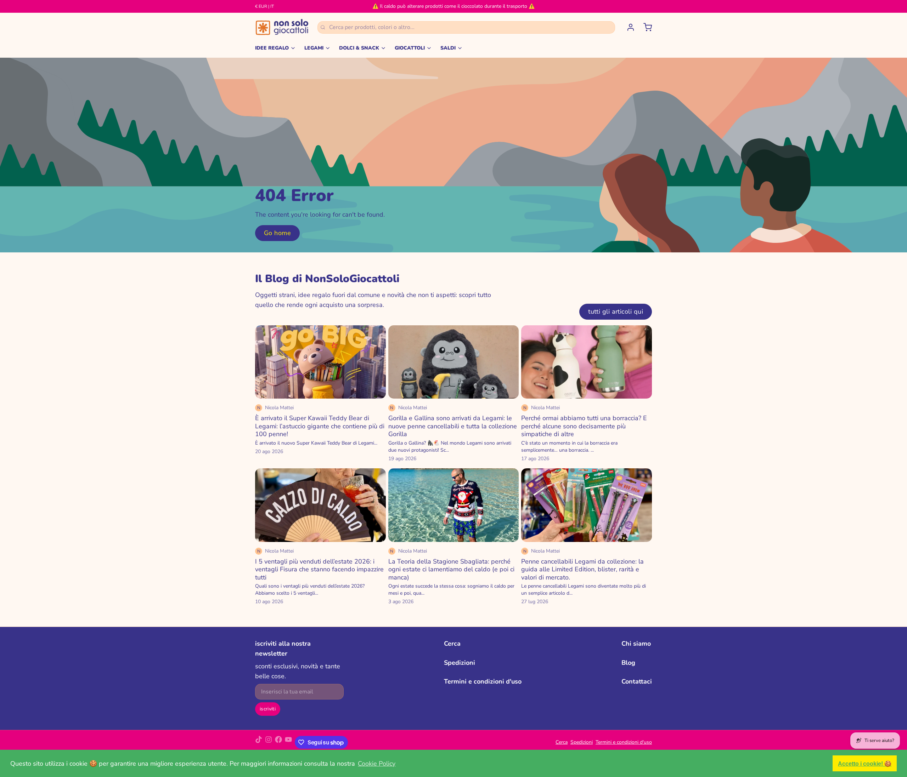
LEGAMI (313, 48)
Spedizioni (459, 662)
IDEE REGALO (272, 48)
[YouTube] (288, 742)
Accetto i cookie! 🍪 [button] (864, 763)
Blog (628, 662)
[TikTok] (258, 742)
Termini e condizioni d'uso (483, 681)
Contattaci (636, 681)
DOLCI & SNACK (359, 48)
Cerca (452, 643)
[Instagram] (268, 742)
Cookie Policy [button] (376, 763)
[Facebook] (278, 742)
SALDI (448, 48)
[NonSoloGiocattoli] (282, 27)
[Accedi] (628, 27)
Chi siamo (636, 643)
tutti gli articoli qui (615, 311)
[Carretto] (645, 27)
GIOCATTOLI (410, 48)
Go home (277, 233)
